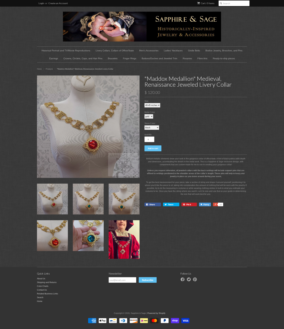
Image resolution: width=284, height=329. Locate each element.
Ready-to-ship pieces (224, 58)
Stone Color (149, 123)
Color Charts (42, 286)
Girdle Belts (194, 50)
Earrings (53, 58)
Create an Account (58, 3)
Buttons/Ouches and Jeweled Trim (159, 58)
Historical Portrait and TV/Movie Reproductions (66, 50)
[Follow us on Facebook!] (183, 280)
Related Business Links (47, 294)
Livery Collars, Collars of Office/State (115, 50)
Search (40, 297)
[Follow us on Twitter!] (189, 280)
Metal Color (149, 112)
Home (39, 301)
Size (146, 101)
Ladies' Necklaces (173, 50)
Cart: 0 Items (207, 3)
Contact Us (42, 290)
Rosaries (187, 58)
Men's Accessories (148, 50)
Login (41, 3)
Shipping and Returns (47, 282)
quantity (148, 134)
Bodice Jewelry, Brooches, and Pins (223, 50)
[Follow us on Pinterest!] (195, 280)
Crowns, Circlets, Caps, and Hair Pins (82, 58)
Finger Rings (129, 58)
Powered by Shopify (156, 313)
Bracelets (113, 58)
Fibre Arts (202, 58)
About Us (41, 278)
